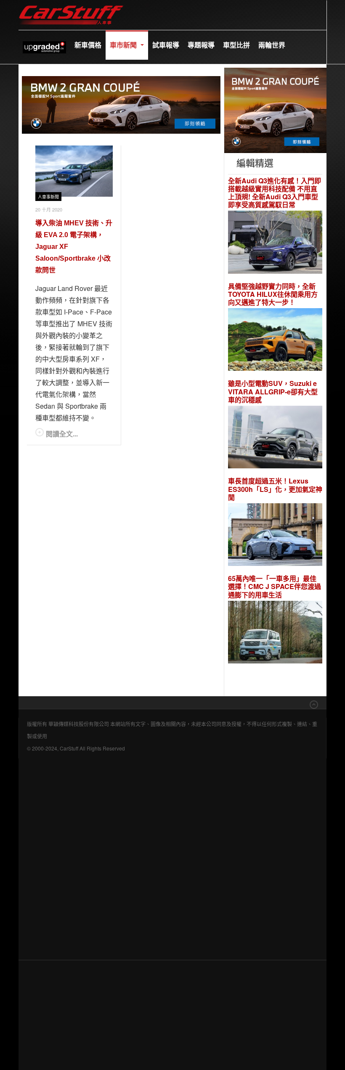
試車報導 (165, 45)
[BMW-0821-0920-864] (121, 103)
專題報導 (201, 45)
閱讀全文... (62, 434)
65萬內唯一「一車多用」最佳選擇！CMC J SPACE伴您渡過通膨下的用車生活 (274, 586)
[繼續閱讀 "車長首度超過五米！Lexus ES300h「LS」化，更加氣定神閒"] (275, 536)
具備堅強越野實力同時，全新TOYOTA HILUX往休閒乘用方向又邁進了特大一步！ (273, 294)
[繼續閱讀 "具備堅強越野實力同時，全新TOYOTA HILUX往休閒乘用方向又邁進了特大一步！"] (275, 341)
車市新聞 (124, 45)
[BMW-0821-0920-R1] (275, 109)
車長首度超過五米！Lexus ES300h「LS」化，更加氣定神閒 (275, 489)
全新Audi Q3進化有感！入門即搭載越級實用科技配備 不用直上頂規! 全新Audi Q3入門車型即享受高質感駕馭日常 (274, 193)
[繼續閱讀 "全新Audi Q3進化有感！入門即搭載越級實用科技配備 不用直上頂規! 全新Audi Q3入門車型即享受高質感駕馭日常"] (275, 243)
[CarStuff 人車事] (71, 4)
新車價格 (87, 45)
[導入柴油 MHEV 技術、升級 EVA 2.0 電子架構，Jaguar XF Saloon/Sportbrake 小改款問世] (74, 171)
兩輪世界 (271, 45)
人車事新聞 (48, 197)
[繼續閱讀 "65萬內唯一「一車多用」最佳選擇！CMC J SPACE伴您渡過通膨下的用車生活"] (275, 633)
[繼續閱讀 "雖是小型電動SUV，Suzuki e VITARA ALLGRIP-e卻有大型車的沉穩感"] (275, 438)
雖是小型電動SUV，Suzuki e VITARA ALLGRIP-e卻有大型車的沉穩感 (273, 391)
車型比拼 (236, 45)
